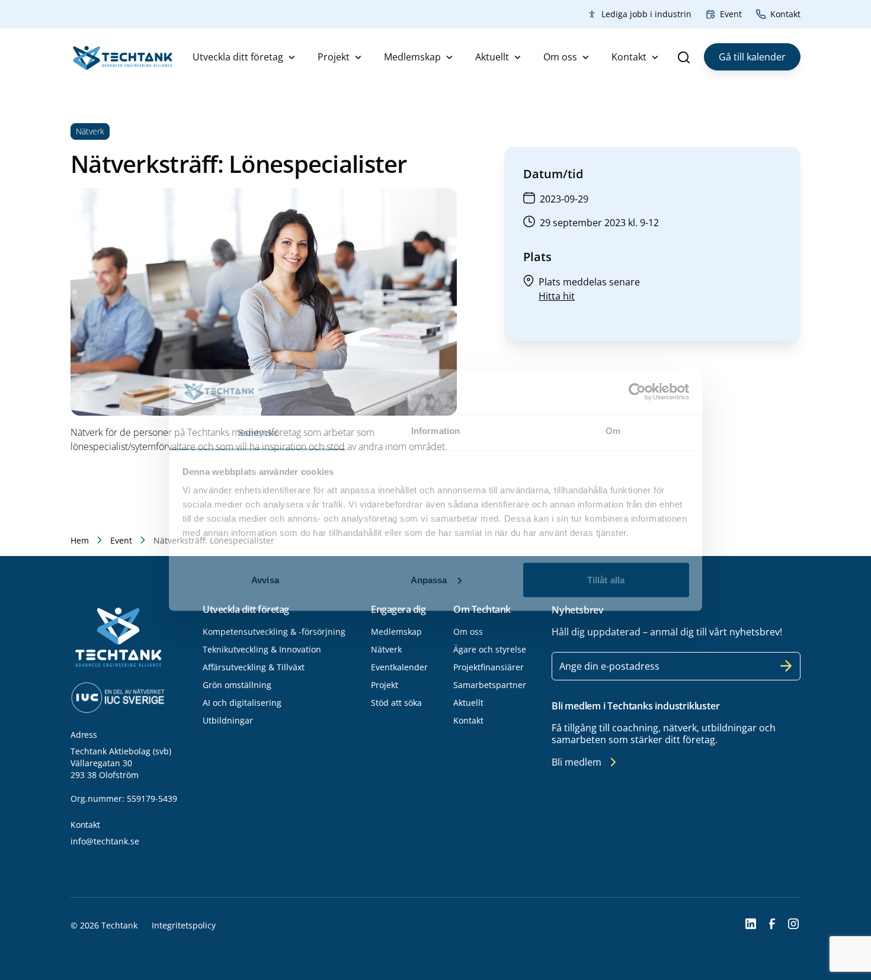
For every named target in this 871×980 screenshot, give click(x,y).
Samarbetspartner (489, 684)
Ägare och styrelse (489, 649)
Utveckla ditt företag (238, 56)
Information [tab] (435, 431)
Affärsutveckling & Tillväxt (254, 667)
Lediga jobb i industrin (646, 14)
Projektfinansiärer (488, 667)
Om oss (560, 56)
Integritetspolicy (184, 925)
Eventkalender (399, 667)
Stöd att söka (396, 702)
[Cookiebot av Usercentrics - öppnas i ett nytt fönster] (637, 391)
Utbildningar (228, 720)
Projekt (334, 56)
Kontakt (785, 14)
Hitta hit (557, 296)
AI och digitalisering (242, 702)
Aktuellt (492, 56)
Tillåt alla (606, 579)
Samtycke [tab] (258, 433)
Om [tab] (613, 431)
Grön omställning (237, 684)
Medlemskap (412, 56)
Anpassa (429, 579)
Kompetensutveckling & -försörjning (274, 631)
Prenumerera (786, 666)
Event (731, 14)
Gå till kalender (752, 56)
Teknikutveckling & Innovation (262, 649)
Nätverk (386, 649)
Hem (80, 540)
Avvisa (265, 579)
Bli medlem (576, 762)
